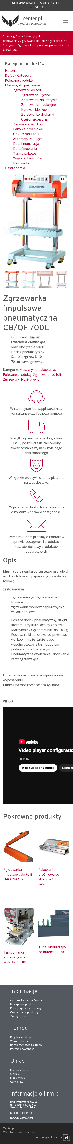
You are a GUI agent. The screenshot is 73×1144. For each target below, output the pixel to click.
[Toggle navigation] (65, 21)
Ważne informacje (21, 1041)
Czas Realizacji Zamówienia (26, 1000)
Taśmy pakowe (24, 153)
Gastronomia (15, 168)
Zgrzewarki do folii (32, 41)
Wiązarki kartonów (27, 158)
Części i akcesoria (34, 119)
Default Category (18, 75)
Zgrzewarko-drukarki (37, 114)
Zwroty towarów (20, 1016)
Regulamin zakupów (22, 1037)
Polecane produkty (19, 80)
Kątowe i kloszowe (35, 109)
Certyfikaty (16, 1081)
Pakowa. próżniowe (28, 129)
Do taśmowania (25, 148)
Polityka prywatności (22, 1049)
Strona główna (13, 36)
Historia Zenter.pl (20, 1070)
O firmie (15, 1074)
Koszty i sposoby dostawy (25, 1008)
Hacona (11, 70)
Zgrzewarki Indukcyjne (38, 104)
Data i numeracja (26, 143)
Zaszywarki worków (28, 124)
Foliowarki (21, 163)
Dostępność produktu (23, 1004)
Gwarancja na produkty (24, 1012)
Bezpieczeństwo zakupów (26, 1045)
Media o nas (17, 1077)
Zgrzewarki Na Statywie (39, 100)
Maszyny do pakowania (23, 85)
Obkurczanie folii (26, 134)
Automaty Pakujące (27, 139)
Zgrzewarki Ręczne (35, 95)
